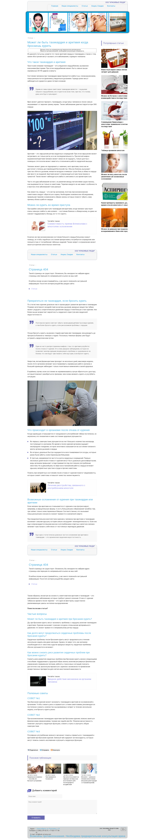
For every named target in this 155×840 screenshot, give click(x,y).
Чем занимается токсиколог (50, 778)
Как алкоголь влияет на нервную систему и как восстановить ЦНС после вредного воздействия (71, 780)
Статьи (85, 6)
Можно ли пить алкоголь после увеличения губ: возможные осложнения (114, 176)
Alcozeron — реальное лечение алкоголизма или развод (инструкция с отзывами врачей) (89, 779)
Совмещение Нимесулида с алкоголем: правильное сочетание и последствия (116, 124)
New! (56, 8)
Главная (54, 6)
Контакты (111, 6)
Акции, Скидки (97, 6)
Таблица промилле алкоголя (112, 150)
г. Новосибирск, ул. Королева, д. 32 (48, 828)
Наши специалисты (70, 6)
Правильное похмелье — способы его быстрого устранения (34, 779)
